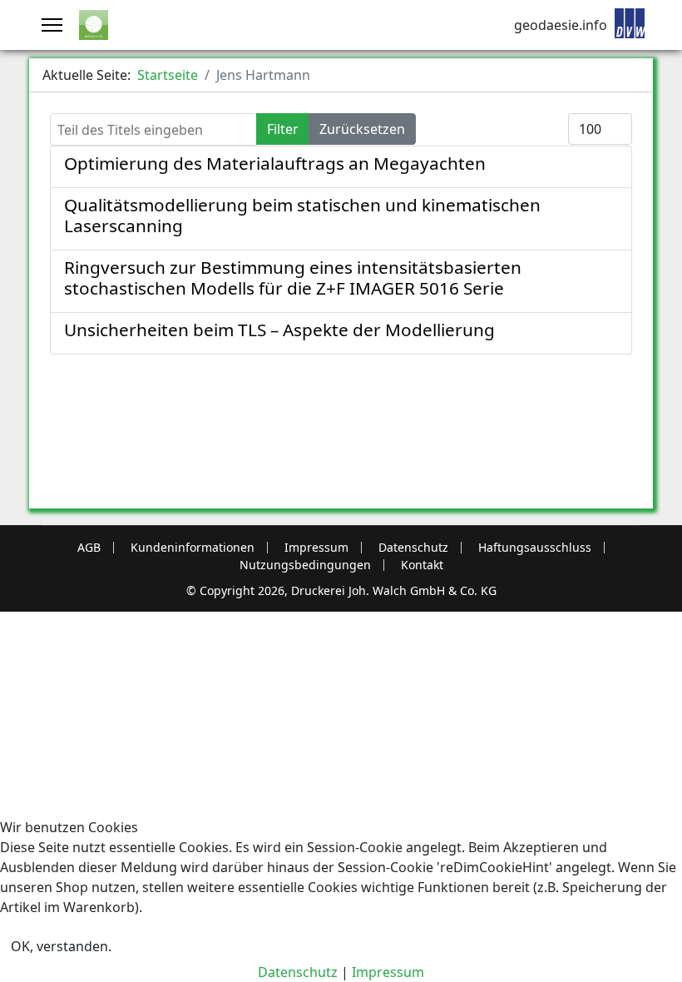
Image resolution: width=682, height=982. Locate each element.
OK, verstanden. (61, 946)
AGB (89, 547)
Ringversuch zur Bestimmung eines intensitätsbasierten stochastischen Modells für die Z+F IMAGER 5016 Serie (292, 277)
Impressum (316, 547)
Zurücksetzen (362, 129)
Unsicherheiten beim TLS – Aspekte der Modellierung (279, 329)
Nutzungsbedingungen (305, 565)
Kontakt (422, 565)
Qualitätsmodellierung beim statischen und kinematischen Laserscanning (302, 215)
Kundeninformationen (193, 547)
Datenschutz (413, 547)
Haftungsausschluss (534, 547)
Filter (283, 129)
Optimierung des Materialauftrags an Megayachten (275, 163)
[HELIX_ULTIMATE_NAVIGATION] (52, 25)
